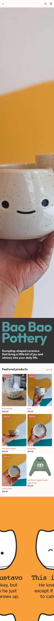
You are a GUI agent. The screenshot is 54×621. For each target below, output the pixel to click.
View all (49, 370)
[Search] (45, 3)
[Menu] (3, 4)
